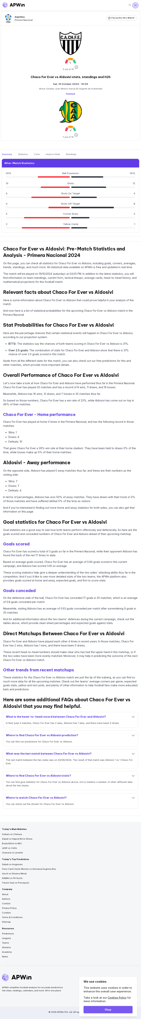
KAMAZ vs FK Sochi (12, 878)
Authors (6, 899)
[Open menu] (135, 5)
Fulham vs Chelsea (12, 834)
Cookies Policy (117, 997)
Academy (7, 952)
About (5, 894)
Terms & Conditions (12, 917)
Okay (108, 1009)
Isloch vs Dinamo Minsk (14, 873)
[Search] (130, 5)
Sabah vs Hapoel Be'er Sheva (17, 839)
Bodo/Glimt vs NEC (12, 843)
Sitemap (6, 922)
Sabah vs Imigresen (12, 864)
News (5, 956)
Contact (6, 903)
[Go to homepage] (14, 5)
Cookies (6, 912)
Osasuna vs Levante (12, 852)
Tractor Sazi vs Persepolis (15, 882)
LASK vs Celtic (9, 848)
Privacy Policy (9, 908)
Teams (5, 943)
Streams (6, 947)
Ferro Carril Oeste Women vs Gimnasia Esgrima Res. (29, 869)
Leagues (6, 938)
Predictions (8, 933)
